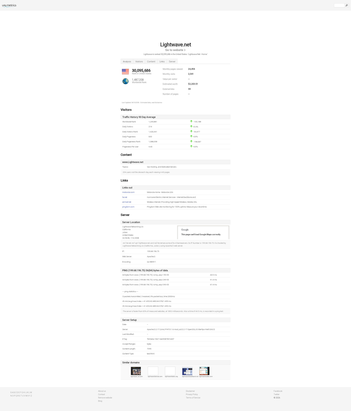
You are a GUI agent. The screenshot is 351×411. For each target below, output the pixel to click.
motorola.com (128, 192)
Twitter (276, 394)
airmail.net (126, 202)
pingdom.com (128, 207)
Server (172, 61)
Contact (101, 394)
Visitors (139, 61)
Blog (100, 401)
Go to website (174, 50)
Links (162, 61)
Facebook (278, 391)
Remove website (105, 398)
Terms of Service (193, 398)
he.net (124, 197)
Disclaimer (190, 391)
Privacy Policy (192, 394)
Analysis (127, 61)
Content (151, 61)
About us (102, 391)
